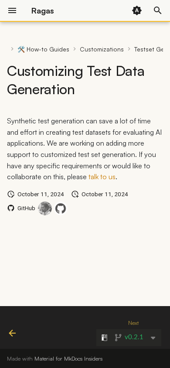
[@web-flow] (61, 208)
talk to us (102, 176)
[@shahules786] (45, 208)
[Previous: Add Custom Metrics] (12, 330)
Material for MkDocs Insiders (68, 358)
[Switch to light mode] (137, 10)
